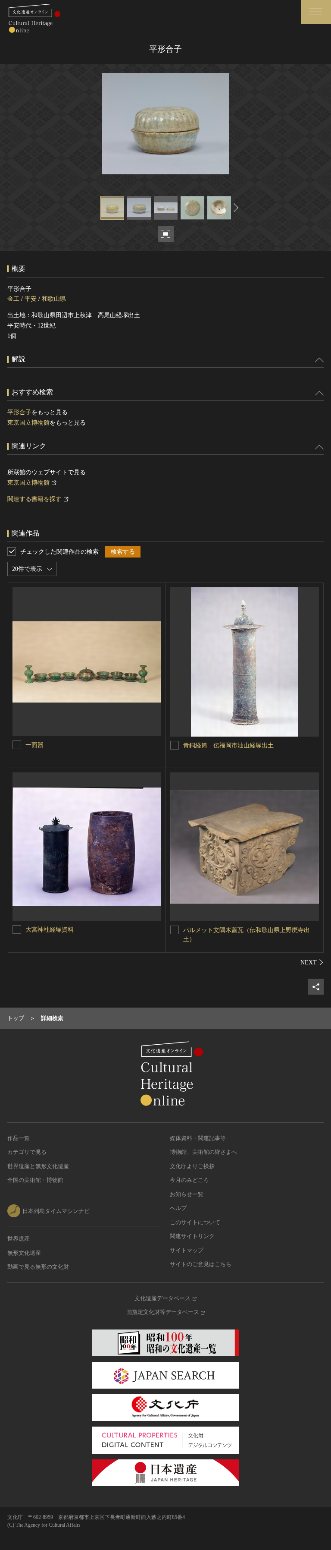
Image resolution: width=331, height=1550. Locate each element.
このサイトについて (195, 1222)
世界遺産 (18, 1238)
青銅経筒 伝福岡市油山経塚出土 (228, 745)
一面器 (34, 745)
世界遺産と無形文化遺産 (38, 1166)
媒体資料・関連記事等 (198, 1138)
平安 (31, 299)
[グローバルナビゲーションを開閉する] (316, 12)
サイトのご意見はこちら (200, 1264)
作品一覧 (18, 1138)
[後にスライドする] (235, 208)
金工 (13, 299)
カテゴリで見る (27, 1152)
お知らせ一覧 (186, 1194)
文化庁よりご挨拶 (192, 1166)
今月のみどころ (189, 1180)
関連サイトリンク (192, 1236)
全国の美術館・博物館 (35, 1180)
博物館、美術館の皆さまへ (203, 1152)
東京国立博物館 (28, 422)
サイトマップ (186, 1250)
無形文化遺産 (24, 1253)
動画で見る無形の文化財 (38, 1266)
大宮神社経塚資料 (49, 929)
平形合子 (19, 412)
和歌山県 (54, 299)
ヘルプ (178, 1208)
